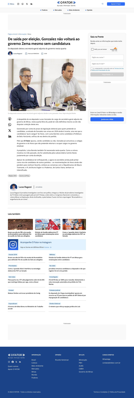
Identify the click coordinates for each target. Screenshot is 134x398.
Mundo (34, 375)
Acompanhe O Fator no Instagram (36, 242)
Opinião (89, 10)
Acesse (46, 247)
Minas (34, 372)
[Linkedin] (31, 4)
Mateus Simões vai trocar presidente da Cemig (24, 293)
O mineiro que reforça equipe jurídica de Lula (64, 307)
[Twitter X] (27, 4)
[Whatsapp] (23, 4)
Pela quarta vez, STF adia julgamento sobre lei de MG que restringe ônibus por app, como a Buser (26, 281)
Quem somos (13, 366)
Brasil (34, 360)
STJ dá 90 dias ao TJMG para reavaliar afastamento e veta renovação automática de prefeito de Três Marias (67, 282)
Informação (22, 34)
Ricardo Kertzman (62, 360)
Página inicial (12, 34)
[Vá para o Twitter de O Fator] (16, 362)
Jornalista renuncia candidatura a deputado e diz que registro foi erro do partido (67, 270)
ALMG (81, 366)
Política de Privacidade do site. (101, 70)
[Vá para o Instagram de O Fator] (9, 362)
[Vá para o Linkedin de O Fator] (20, 362)
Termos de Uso (119, 68)
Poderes (44, 10)
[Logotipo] (66, 3)
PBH (80, 363)
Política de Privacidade (117, 392)
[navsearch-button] (102, 4)
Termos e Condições (101, 392)
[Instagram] (18, 4)
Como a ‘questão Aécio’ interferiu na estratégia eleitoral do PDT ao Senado (24, 270)
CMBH (81, 369)
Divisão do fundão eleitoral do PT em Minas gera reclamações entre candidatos (65, 258)
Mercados (58, 10)
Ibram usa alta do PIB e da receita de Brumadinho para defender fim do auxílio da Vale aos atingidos (25, 258)
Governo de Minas (86, 372)
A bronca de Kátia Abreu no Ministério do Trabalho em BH (25, 308)
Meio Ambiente (74, 10)
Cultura (34, 363)
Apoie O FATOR (14, 369)
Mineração (83, 360)
